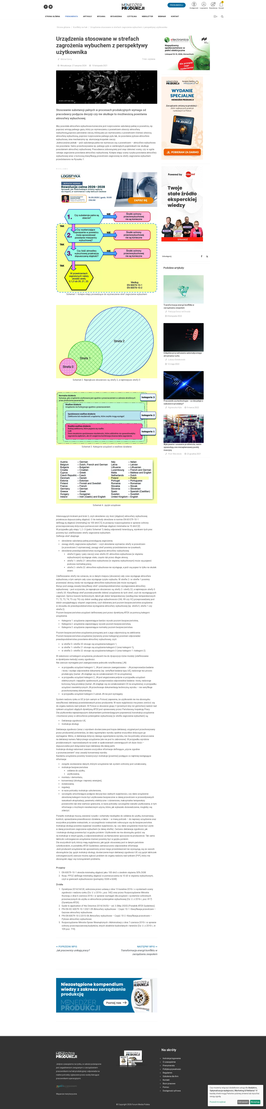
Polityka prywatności (172, 1069)
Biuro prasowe (169, 1083)
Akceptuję (255, 1102)
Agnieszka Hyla (175, 407)
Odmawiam (243, 1102)
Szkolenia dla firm (170, 1076)
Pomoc (166, 1087)
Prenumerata (169, 1065)
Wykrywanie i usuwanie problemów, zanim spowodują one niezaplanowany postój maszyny (182, 447)
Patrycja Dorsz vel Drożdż (179, 311)
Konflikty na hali (80, 27)
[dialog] (235, 1095)
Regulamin (167, 1073)
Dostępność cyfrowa (172, 1091)
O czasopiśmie (169, 1062)
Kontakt (166, 1080)
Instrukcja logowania (172, 1058)
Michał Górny (66, 59)
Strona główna (63, 27)
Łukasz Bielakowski (176, 360)
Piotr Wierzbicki (175, 454)
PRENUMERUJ (176, 5)
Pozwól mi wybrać (218, 1102)
